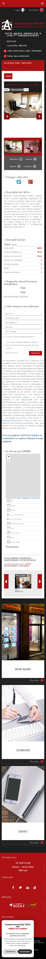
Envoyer (35, 353)
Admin (35, 942)
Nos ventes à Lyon (18, 66)
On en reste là (24, 923)
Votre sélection (34, 10)
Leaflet (19, 498)
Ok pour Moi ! (25, 952)
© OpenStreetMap (35, 498)
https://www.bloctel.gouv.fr (12, 420)
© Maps (25, 498)
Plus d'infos (36, 680)
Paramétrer (10, 952)
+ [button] (8, 456)
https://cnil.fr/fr (26, 400)
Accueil (6, 66)
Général (7, 245)
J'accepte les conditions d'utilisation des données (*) (20, 336)
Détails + (15, 245)
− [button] (8, 460)
